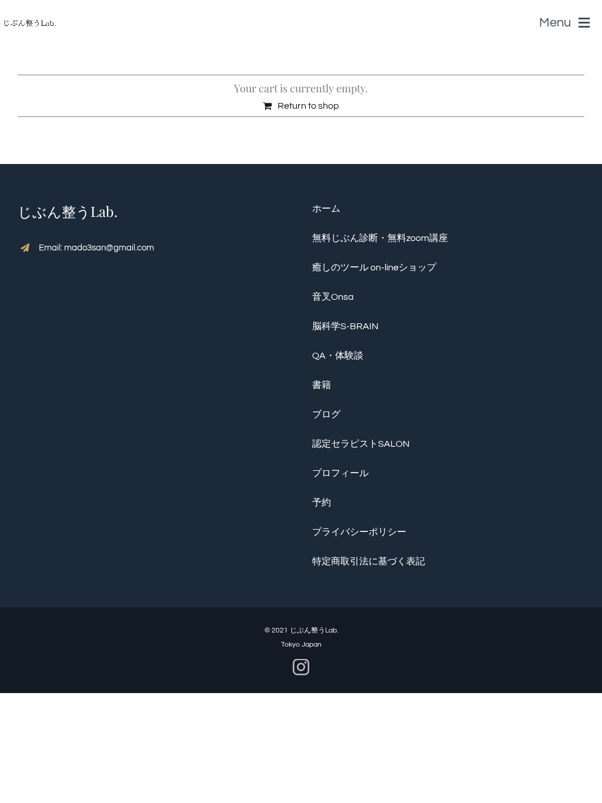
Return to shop (308, 106)
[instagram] (301, 667)
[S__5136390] (29, 14)
